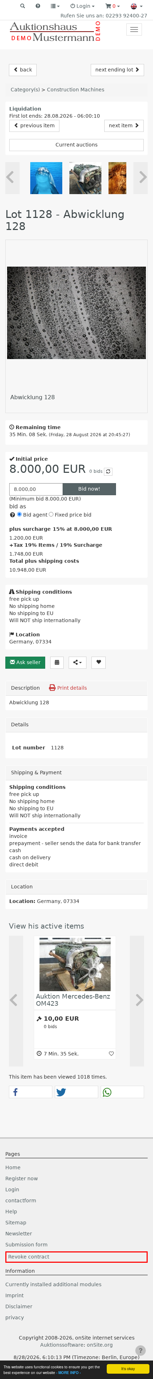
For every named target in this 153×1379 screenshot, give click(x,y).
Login (12, 1189)
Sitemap (15, 1222)
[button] (23, 6)
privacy (14, 1317)
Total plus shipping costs (44, 561)
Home (13, 1167)
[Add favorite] (111, 1054)
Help (11, 1211)
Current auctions (76, 145)
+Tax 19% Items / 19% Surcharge (55, 545)
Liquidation (25, 109)
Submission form (26, 1244)
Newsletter (18, 1233)
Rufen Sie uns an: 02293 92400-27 (103, 15)
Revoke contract (28, 1257)
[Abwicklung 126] (125, 178)
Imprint (14, 1295)
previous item (37, 125)
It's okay (128, 1368)
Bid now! (89, 489)
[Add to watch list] (98, 663)
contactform (20, 1200)
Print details (71, 688)
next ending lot (114, 70)
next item (121, 125)
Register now (21, 1178)
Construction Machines (75, 89)
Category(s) (25, 89)
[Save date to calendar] (57, 663)
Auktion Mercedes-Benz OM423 (73, 1000)
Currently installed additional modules (53, 1284)
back (25, 70)
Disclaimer (18, 1306)
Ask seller (28, 662)
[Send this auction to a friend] (77, 663)
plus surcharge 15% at (60, 529)
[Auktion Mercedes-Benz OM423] (85, 178)
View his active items (46, 926)
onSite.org (100, 1345)
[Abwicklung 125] (46, 178)
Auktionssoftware (62, 1345)
